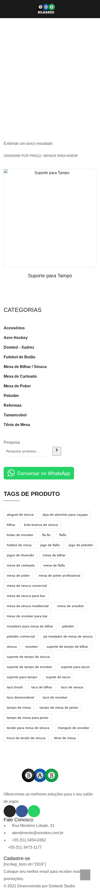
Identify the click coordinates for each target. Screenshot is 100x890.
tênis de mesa (65, 738)
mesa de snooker (70, 606)
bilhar (11, 525)
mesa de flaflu (54, 565)
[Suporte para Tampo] (50, 218)
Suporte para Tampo (50, 275)
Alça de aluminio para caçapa (65, 514)
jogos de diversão (20, 555)
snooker (31, 646)
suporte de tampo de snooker (29, 667)
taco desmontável (20, 697)
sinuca (12, 646)
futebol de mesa (19, 545)
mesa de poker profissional (59, 575)
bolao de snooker (20, 535)
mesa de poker (18, 575)
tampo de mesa (19, 707)
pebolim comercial (21, 636)
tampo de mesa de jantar (59, 707)
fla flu (46, 535)
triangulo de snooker (74, 728)
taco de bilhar (41, 687)
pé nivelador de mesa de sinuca (67, 636)
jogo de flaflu (50, 545)
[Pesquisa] (56, 451)
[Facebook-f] (22, 811)
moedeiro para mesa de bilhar (30, 626)
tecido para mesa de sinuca (28, 728)
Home (50, 81)
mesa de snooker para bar (27, 616)
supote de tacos (58, 677)
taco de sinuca (72, 687)
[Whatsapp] (34, 811)
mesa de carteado (21, 565)
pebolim (68, 626)
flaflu (63, 535)
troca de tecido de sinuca (26, 738)
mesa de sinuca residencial (28, 606)
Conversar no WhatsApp (43, 473)
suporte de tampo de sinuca (28, 657)
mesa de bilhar (54, 555)
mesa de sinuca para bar (26, 596)
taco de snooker (55, 697)
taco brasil (15, 687)
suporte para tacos (75, 667)
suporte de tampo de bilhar (67, 646)
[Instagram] (10, 811)
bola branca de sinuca (41, 525)
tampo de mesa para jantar (28, 718)
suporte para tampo (22, 677)
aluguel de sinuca (20, 514)
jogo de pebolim (81, 545)
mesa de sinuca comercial (27, 586)
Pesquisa (12, 442)
